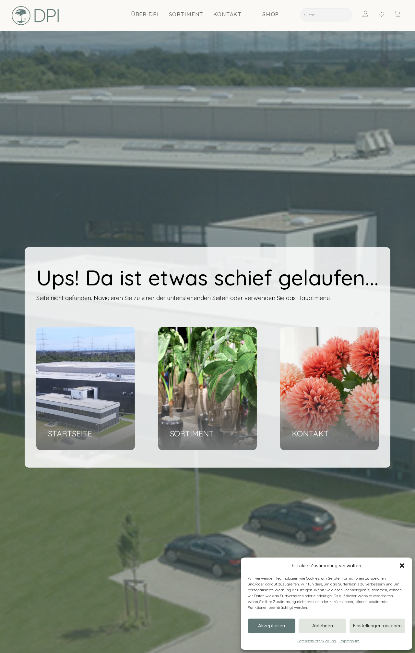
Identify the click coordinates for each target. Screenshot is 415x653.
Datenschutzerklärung (316, 640)
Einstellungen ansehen (377, 625)
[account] (369, 14)
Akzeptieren (271, 625)
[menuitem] (145, 14)
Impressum (349, 640)
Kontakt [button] (227, 14)
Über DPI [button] (145, 14)
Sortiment (186, 14)
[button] (402, 565)
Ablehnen (322, 625)
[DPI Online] (35, 15)
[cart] (398, 14)
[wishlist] (384, 14)
